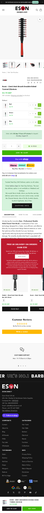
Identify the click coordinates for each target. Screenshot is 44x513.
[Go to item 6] (39, 65)
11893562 (15, 400)
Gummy (4, 458)
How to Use (23, 215)
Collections (25, 446)
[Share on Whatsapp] (28, 82)
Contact (4, 424)
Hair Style (25, 428)
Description (9, 215)
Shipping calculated (17, 95)
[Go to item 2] (12, 65)
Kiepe (4, 465)
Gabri (4, 454)
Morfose (4, 461)
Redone (4, 472)
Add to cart (22, 153)
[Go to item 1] (5, 65)
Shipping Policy (27, 458)
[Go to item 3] (19, 65)
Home (4, 72)
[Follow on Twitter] (14, 492)
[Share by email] (40, 82)
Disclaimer (25, 472)
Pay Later (5, 442)
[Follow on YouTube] (30, 492)
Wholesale (5, 446)
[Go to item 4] (26, 65)
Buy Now (32, 508)
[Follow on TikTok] (36, 492)
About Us (5, 428)
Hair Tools (25, 424)
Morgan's (5, 468)
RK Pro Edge (6, 475)
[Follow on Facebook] (8, 492)
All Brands (5, 435)
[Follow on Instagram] (19, 492)
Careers (24, 475)
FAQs (4, 439)
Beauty (24, 439)
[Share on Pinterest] (37, 82)
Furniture (25, 442)
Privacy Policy (26, 454)
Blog (3, 432)
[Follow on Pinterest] (25, 492)
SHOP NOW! (22, 256)
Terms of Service (27, 461)
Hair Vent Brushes (13, 72)
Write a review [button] (22, 331)
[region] (22, 355)
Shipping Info (22, 206)
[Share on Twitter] (34, 82)
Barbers (24, 432)
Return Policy (26, 465)
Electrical (25, 435)
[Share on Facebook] (31, 82)
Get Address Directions (9, 410)
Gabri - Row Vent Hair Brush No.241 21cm (12, 296)
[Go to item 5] (32, 65)
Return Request (27, 468)
